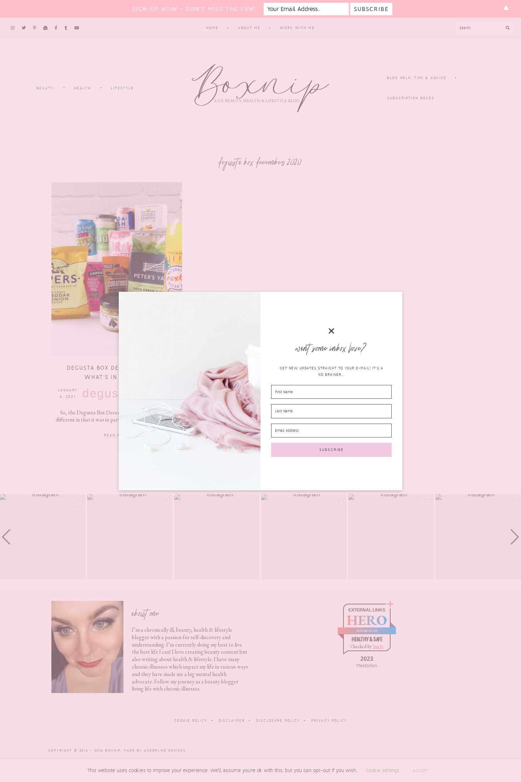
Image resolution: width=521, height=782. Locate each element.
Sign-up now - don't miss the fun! (193, 9)
